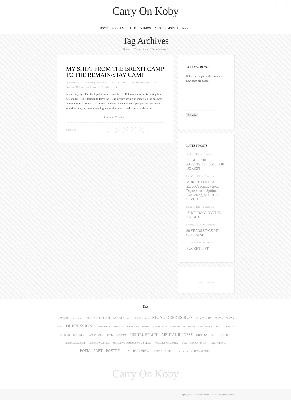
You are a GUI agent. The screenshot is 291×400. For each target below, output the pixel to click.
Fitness (145, 327)
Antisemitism (102, 318)
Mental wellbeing (212, 335)
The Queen (183, 351)
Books (186, 28)
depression (79, 325)
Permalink (106, 87)
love (109, 334)
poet (98, 351)
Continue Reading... (115, 116)
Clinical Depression (169, 317)
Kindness (79, 335)
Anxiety (118, 318)
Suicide (170, 351)
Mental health (144, 335)
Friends (191, 327)
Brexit (146, 82)
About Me (119, 28)
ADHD (87, 318)
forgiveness (160, 327)
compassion (204, 318)
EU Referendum (82, 87)
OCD (184, 342)
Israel (219, 327)
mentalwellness (75, 343)
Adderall (63, 318)
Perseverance (218, 343)
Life (133, 28)
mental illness (177, 334)
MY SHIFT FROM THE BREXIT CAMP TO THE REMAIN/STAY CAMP (115, 71)
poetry (113, 350)
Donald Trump (103, 327)
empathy (119, 326)
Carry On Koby (145, 11)
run (127, 350)
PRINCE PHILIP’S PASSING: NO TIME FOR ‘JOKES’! (205, 164)
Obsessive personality (166, 343)
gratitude (205, 326)
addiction (76, 318)
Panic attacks (198, 343)
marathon (121, 335)
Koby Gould (74, 82)
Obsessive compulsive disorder (132, 343)
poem (85, 350)
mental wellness (99, 343)
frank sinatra (177, 327)
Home (104, 28)
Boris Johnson (137, 82)
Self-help (157, 351)
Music (159, 28)
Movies (172, 28)
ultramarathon (201, 351)
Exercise (133, 326)
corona (219, 318)
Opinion (145, 28)
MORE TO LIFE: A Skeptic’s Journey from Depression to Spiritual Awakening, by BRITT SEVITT (202, 190)
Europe (93, 87)
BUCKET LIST (197, 248)
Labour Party (95, 335)
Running (141, 351)
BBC (128, 318)
